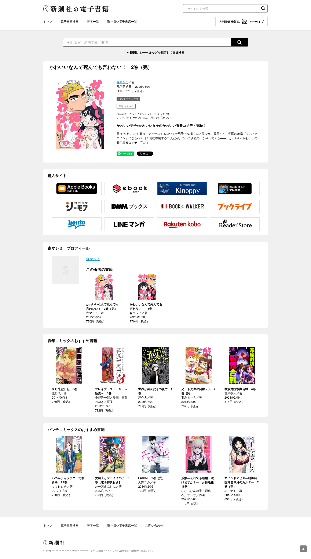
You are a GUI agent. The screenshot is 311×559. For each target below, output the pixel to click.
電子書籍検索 (69, 21)
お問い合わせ (154, 525)
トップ (47, 21)
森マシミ (122, 82)
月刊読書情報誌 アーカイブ (241, 21)
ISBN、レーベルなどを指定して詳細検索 (157, 52)
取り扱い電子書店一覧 (122, 21)
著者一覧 (93, 21)
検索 (263, 8)
